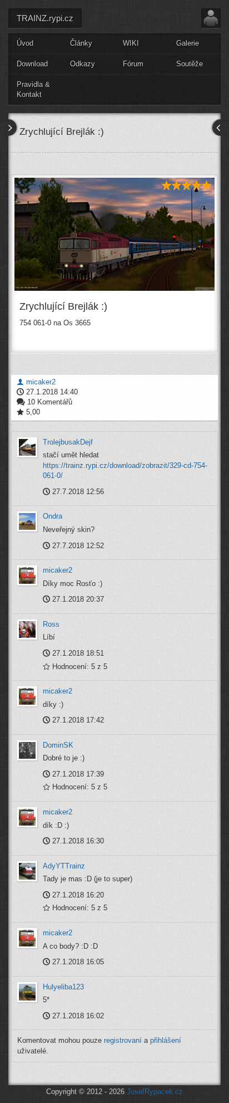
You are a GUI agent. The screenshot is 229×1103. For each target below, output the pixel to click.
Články (81, 43)
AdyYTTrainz (64, 866)
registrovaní (123, 1040)
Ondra (52, 516)
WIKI (131, 43)
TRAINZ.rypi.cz (45, 18)
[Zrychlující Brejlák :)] (114, 234)
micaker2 (40, 381)
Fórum (133, 64)
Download (32, 64)
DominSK (58, 745)
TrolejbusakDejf (68, 442)
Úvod (25, 43)
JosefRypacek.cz (155, 1091)
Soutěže (189, 64)
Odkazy (82, 64)
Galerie (187, 43)
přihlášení (165, 1040)
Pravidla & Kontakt (33, 89)
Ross (51, 624)
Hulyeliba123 (63, 987)
